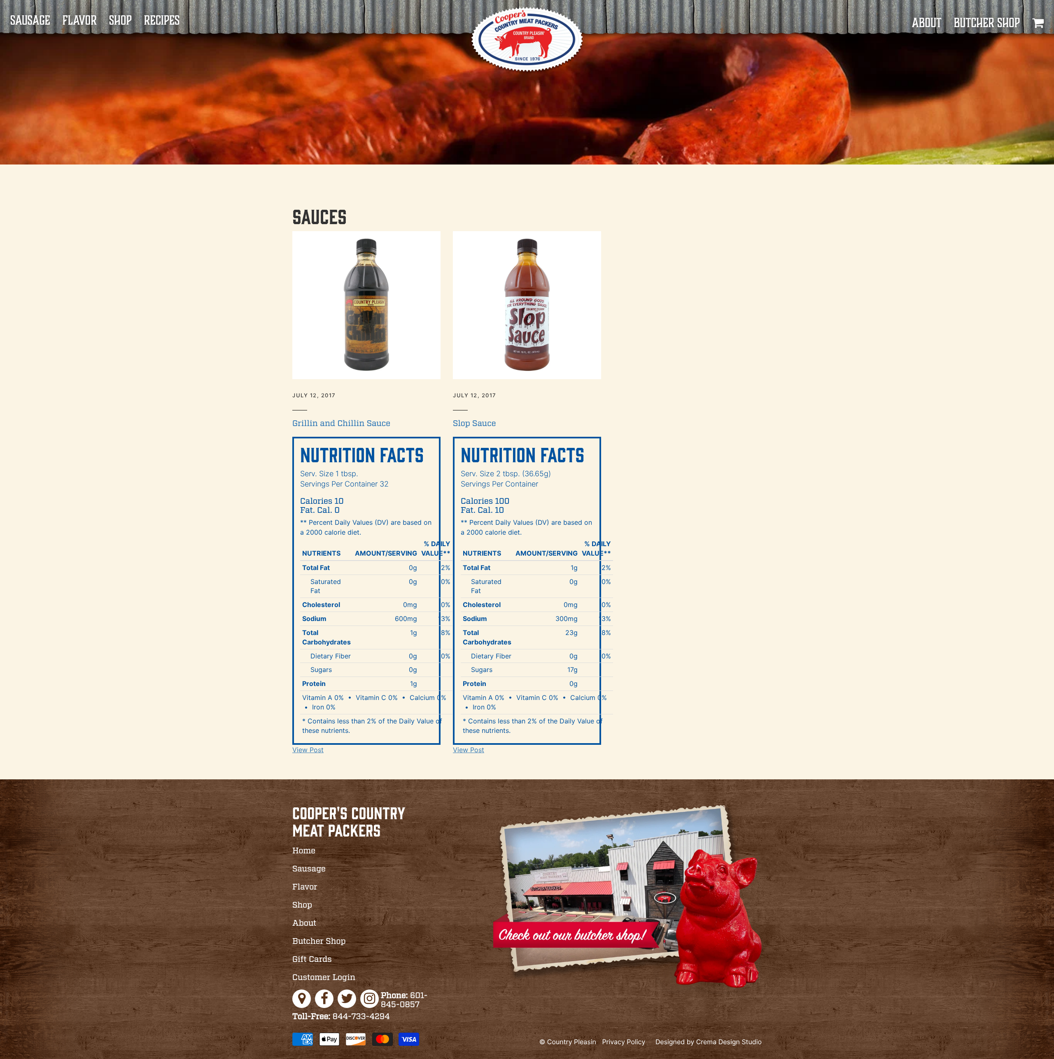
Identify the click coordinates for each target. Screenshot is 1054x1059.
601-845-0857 (404, 1000)
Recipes (162, 20)
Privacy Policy (623, 1042)
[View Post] (366, 305)
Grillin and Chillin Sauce (341, 424)
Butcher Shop (987, 23)
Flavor (80, 20)
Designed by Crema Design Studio (708, 1042)
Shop (120, 20)
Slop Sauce (474, 424)
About (926, 23)
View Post (308, 750)
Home (303, 851)
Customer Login (323, 978)
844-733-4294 (341, 1017)
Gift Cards (312, 960)
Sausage (30, 20)
